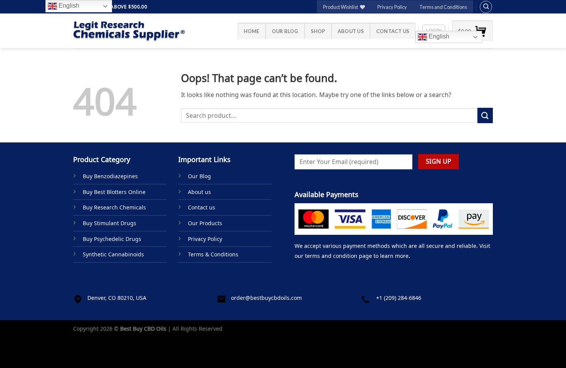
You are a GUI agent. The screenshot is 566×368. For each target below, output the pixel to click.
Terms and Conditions (443, 7)
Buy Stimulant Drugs (109, 223)
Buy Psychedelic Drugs (112, 239)
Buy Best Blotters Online (114, 192)
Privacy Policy (392, 7)
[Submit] (485, 115)
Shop (318, 31)
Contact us (393, 31)
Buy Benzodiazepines (110, 176)
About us (351, 31)
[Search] (486, 7)
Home (252, 31)
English (438, 36)
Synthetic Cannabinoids (113, 254)
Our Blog (285, 31)
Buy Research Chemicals (114, 207)
